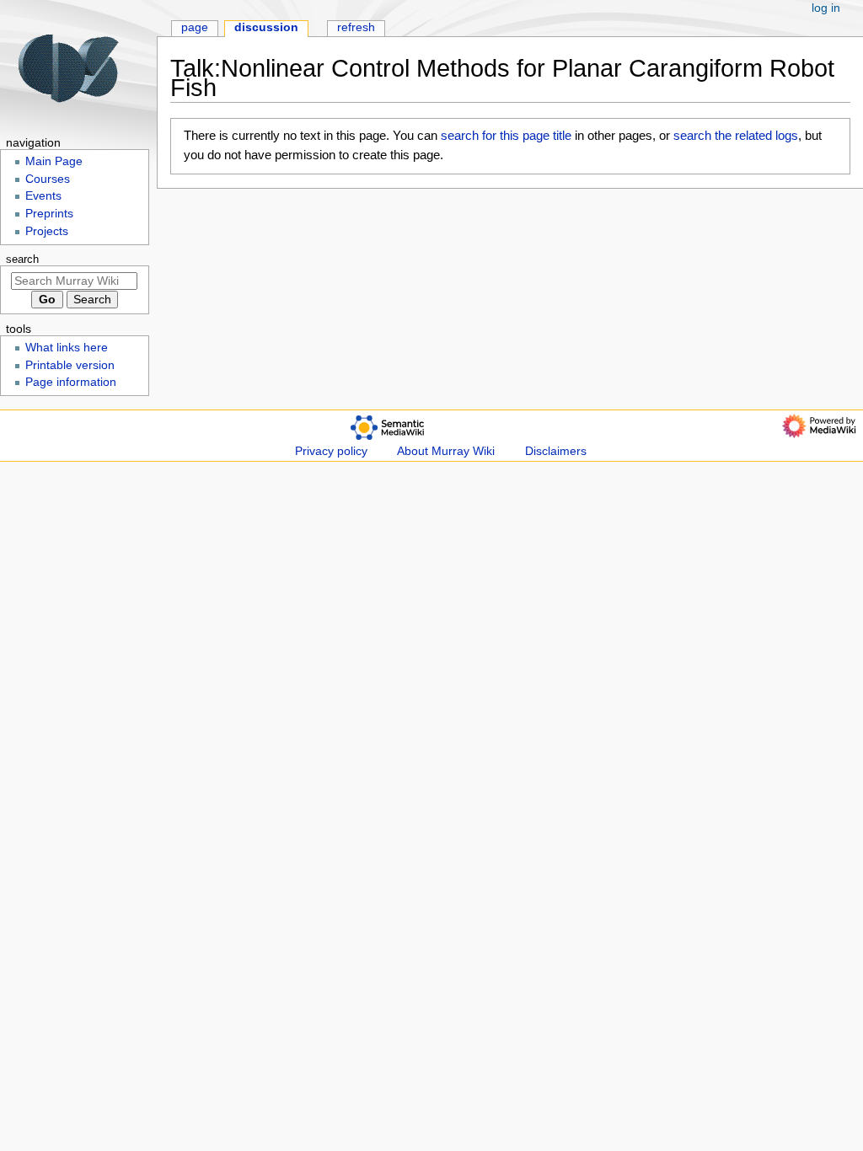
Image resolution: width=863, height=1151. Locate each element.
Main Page (54, 161)
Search (22, 259)
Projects (46, 231)
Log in (826, 8)
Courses (47, 179)
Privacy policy (331, 451)
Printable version (70, 365)
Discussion (266, 27)
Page (194, 27)
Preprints (49, 213)
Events (43, 196)
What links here (66, 347)
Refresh (356, 27)
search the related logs (735, 135)
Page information (70, 382)
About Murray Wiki (446, 451)
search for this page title (506, 135)
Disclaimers (556, 451)
